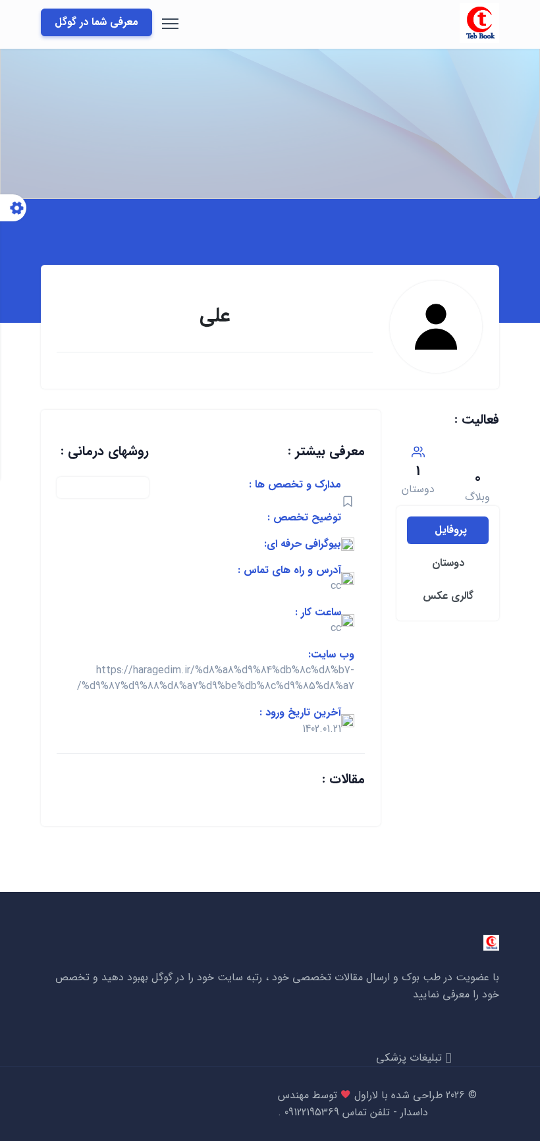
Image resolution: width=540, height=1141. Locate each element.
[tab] (448, 530)
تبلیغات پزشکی (410, 1057)
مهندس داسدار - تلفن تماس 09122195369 (353, 1104)
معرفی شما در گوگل (96, 22)
